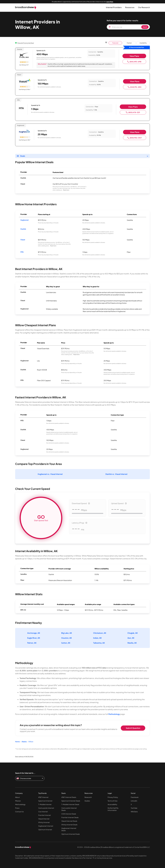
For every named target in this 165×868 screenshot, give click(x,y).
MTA (22, 252)
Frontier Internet (44, 815)
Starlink (23, 229)
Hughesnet (24, 220)
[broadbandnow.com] (25, 7)
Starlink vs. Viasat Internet (116, 474)
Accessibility (112, 804)
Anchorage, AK (33, 633)
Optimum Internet (45, 829)
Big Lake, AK (66, 633)
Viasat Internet (44, 819)
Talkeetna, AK (99, 643)
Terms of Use (112, 801)
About (17, 797)
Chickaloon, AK (99, 633)
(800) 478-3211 (134, 112)
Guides (87, 801)
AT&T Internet (43, 797)
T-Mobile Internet (45, 804)
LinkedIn (134, 801)
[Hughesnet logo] (24, 131)
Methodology (114, 714)
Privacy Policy (113, 797)
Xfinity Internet (44, 822)
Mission (18, 801)
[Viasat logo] (24, 81)
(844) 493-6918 (135, 62)
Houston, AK (66, 638)
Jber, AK (130, 638)
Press (17, 808)
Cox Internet (43, 812)
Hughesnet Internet (45, 826)
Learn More (109, 1)
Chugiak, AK (132, 633)
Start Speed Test (41, 518)
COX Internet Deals (68, 814)
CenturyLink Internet (46, 808)
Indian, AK (97, 638)
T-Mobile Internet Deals (70, 804)
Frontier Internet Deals (69, 817)
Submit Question (133, 728)
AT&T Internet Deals (68, 797)
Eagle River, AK (33, 638)
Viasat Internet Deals (69, 821)
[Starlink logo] (24, 55)
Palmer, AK (31, 643)
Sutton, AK (65, 643)
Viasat (22, 240)
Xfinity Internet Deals (69, 825)
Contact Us (19, 812)
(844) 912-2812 (135, 87)
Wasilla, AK (132, 643)
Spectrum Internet (45, 801)
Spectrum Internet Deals (70, 801)
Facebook (135, 797)
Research (88, 797)
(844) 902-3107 (136, 138)
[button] (114, 7)
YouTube (134, 808)
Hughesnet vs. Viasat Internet (50, 474)
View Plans (134, 56)
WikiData (134, 812)
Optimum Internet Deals (70, 834)
